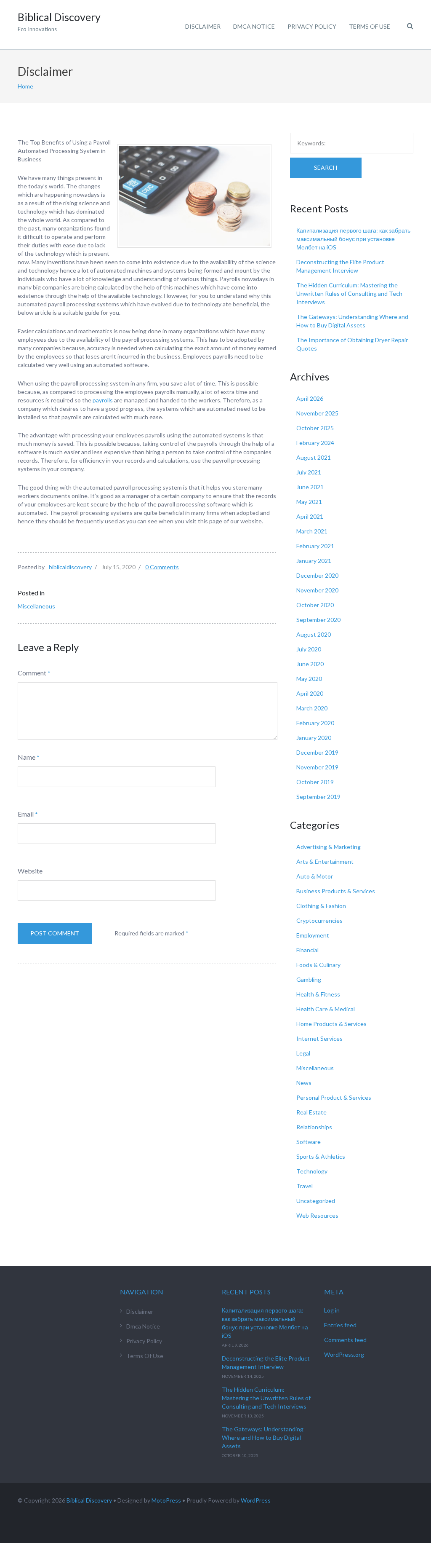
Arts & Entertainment (325, 861)
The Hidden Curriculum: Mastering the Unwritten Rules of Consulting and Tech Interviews (349, 293)
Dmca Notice (254, 26)
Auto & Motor (314, 876)
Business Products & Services (335, 891)
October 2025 (315, 427)
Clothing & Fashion (321, 905)
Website (30, 871)
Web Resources (317, 1215)
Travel (304, 1185)
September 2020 (318, 619)
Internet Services (319, 1038)
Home (25, 86)
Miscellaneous (36, 606)
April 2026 (309, 398)
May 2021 (309, 501)
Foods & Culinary (318, 964)
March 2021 (311, 531)
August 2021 (313, 457)
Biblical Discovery (89, 1500)
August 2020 (313, 634)
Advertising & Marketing (328, 846)
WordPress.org (344, 1354)
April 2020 (309, 693)
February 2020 (315, 722)
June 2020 (310, 663)
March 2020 (311, 708)
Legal (303, 1053)
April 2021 (309, 516)
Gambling (308, 979)
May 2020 (309, 678)
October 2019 (315, 781)
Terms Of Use (369, 26)
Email (26, 814)
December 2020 (317, 575)
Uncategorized (315, 1200)
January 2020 (313, 737)
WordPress (256, 1500)
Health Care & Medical (325, 1009)
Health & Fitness (318, 994)
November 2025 (317, 413)
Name (26, 757)
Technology (311, 1171)
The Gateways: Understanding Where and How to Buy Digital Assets (262, 1437)
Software (308, 1141)
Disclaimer (203, 26)
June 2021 (310, 486)
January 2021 (313, 560)
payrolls (103, 400)
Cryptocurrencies (319, 920)
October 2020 (315, 604)
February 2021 (315, 545)
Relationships (314, 1126)
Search (325, 167)
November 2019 (317, 767)
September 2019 (318, 796)
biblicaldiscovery (70, 567)
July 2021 (308, 472)
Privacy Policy (311, 26)
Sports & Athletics (320, 1156)
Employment (312, 935)
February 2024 (315, 442)
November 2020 (317, 590)
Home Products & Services (331, 1023)
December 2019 (317, 752)
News (303, 1082)
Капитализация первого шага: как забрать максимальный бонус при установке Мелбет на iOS (353, 239)
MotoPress (166, 1500)
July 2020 (308, 649)
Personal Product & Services (333, 1097)
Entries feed (340, 1325)
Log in (332, 1310)
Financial (307, 950)
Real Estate (311, 1112)
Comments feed (345, 1339)
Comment (32, 673)
